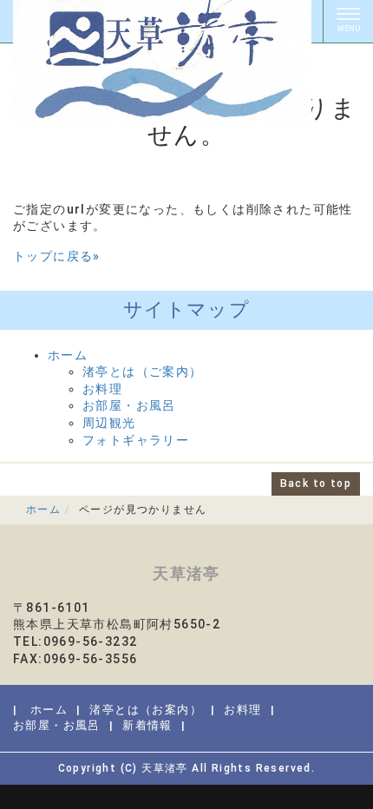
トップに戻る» (57, 256)
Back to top (315, 483)
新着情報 (147, 725)
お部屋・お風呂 (129, 405)
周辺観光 (109, 423)
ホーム (68, 355)
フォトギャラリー (135, 440)
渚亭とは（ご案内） (142, 371)
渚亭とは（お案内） (145, 709)
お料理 (102, 389)
